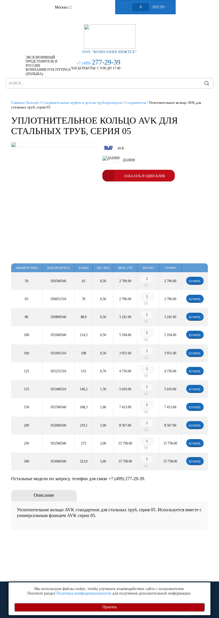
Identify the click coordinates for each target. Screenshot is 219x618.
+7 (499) (98, 63)
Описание (44, 495)
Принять (109, 607)
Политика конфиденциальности (83, 593)
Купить (194, 281)
